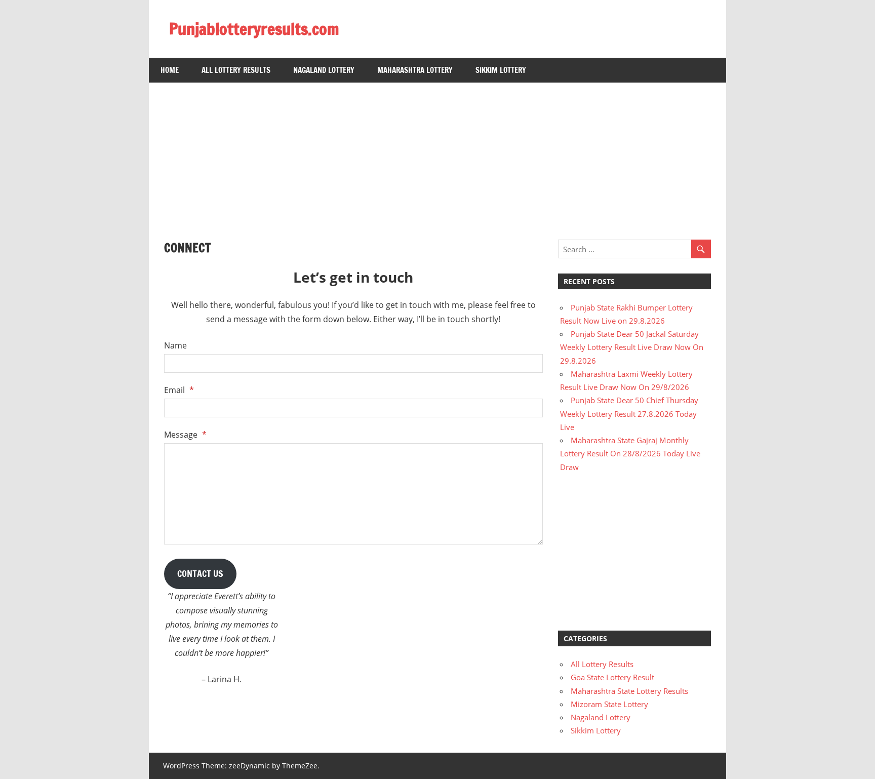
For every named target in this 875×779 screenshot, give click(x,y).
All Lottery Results (236, 70)
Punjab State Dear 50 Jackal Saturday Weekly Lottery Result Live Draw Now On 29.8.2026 (631, 347)
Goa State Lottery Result (612, 677)
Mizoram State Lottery (609, 704)
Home (170, 70)
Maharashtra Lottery (415, 70)
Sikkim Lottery (500, 70)
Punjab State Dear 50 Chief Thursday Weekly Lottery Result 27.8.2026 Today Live (629, 413)
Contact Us (200, 573)
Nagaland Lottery (323, 70)
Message (185, 434)
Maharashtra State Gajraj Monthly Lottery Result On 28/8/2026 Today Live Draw (630, 453)
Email (179, 390)
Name (175, 345)
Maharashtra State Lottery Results (629, 691)
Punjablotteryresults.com (254, 29)
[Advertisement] (437, 153)
